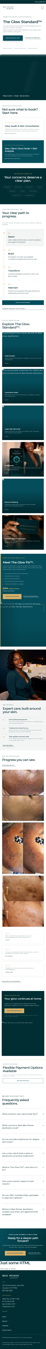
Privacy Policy (6, 1330)
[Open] (42, 7)
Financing (5, 1325)
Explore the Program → (31, 596)
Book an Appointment (23, 302)
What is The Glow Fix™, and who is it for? (23, 1168)
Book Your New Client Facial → (13, 158)
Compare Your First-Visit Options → (14, 308)
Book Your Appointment (15, 1253)
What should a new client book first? (23, 1114)
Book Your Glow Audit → (11, 133)
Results (4, 1321)
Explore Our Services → (33, 37)
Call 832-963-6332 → (34, 1253)
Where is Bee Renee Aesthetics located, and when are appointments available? (23, 1212)
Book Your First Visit (13, 38)
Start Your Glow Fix (12, 596)
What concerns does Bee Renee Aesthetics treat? (23, 1126)
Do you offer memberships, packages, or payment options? (23, 1196)
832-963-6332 (7, 1291)
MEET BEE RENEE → (8, 745)
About (4, 1316)
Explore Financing (23, 1080)
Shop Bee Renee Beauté (14, 1010)
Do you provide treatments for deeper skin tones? (23, 1140)
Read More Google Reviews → (11, 981)
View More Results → (9, 765)
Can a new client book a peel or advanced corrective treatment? (23, 1154)
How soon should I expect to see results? (23, 1182)
